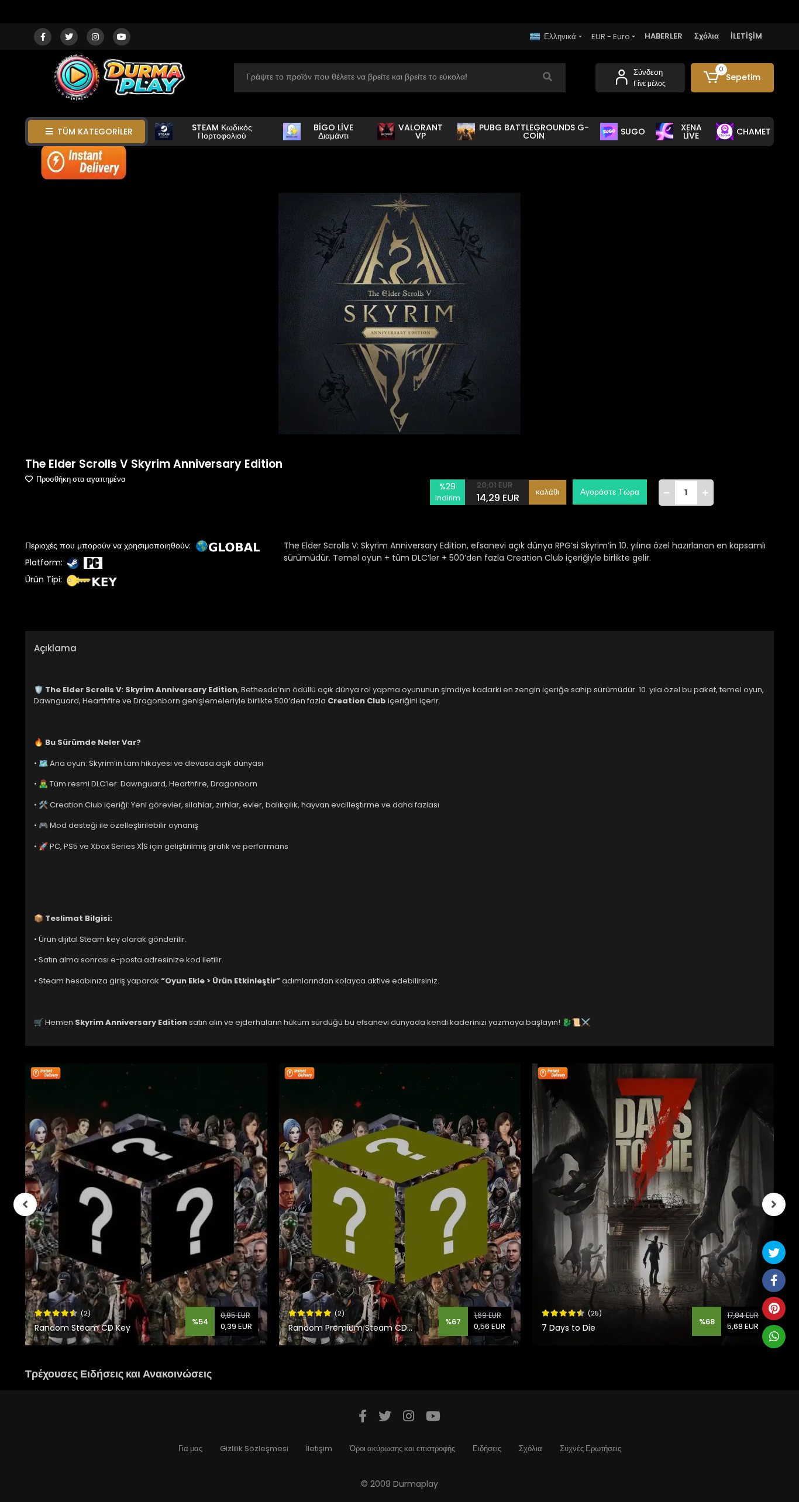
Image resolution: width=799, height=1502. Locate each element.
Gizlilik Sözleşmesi (254, 1448)
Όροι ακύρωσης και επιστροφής (402, 1448)
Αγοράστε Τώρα (609, 492)
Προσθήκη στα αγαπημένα (80, 479)
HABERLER (664, 36)
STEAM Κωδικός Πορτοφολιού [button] (222, 131)
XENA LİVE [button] (691, 131)
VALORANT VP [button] (420, 131)
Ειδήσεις (487, 1448)
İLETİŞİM (746, 36)
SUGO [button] (633, 131)
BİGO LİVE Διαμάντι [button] (333, 131)
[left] (25, 1204)
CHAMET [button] (753, 131)
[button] (732, 77)
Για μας (190, 1448)
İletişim (319, 1448)
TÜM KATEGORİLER (95, 131)
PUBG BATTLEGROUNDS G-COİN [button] (534, 131)
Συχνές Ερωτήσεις (590, 1448)
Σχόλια (706, 36)
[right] (773, 1204)
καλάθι (547, 492)
